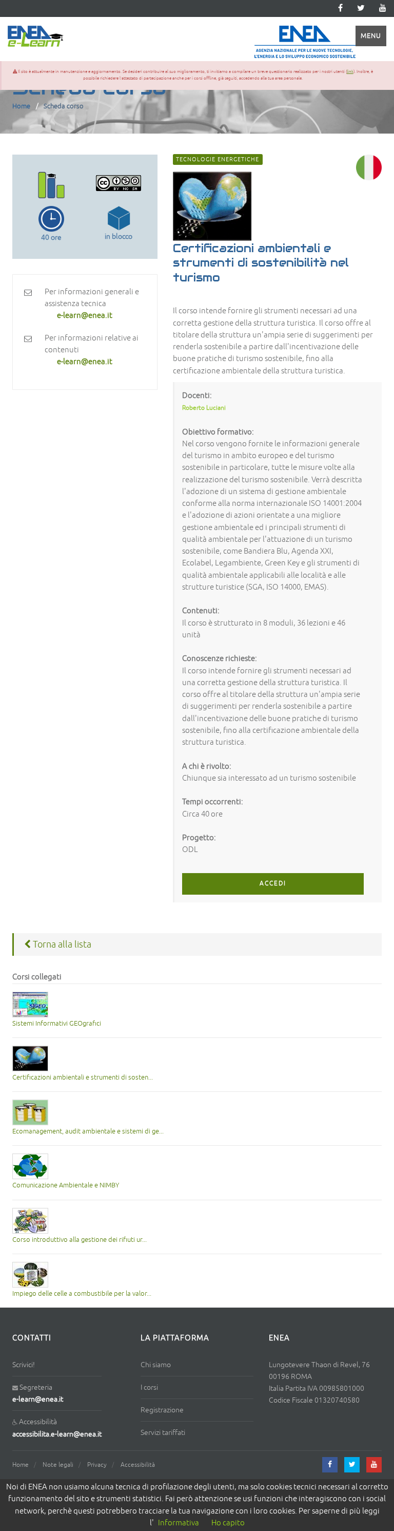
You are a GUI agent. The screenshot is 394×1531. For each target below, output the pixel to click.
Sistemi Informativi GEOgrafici (56, 1023)
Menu (371, 36)
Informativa (178, 1523)
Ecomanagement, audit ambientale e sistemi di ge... (88, 1131)
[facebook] (330, 1464)
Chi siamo (156, 1364)
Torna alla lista (61, 944)
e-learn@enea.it (37, 1399)
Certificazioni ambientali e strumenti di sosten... (82, 1077)
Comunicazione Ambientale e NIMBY (65, 1185)
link (350, 71)
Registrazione (162, 1410)
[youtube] (382, 8)
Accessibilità (138, 1465)
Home (21, 106)
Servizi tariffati (163, 1432)
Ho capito (228, 1523)
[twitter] (361, 8)
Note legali (58, 1465)
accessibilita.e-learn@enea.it (57, 1434)
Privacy (97, 1465)
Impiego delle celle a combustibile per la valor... (81, 1294)
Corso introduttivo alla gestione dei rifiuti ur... (79, 1240)
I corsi (149, 1387)
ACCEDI (273, 883)
